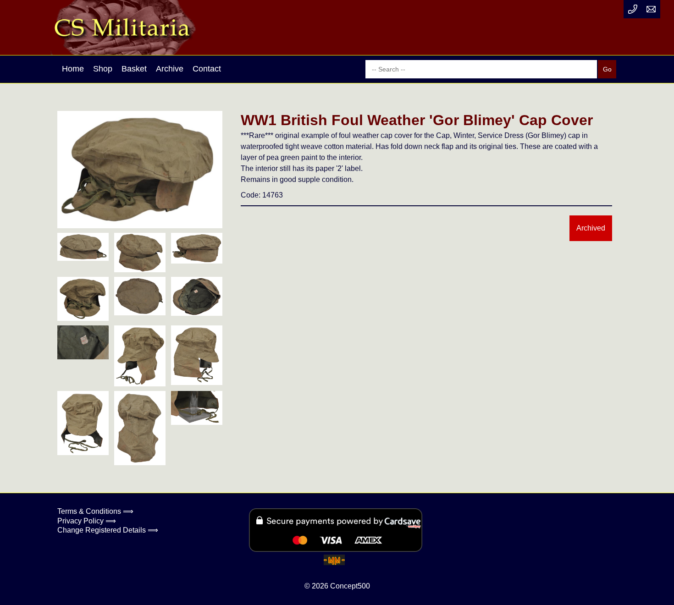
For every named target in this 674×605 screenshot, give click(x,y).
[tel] (633, 9)
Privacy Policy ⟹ (86, 521)
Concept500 (350, 586)
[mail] (651, 9)
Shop (102, 68)
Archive (169, 68)
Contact (207, 68)
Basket (134, 68)
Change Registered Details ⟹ (107, 530)
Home (73, 68)
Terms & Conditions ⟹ (95, 511)
